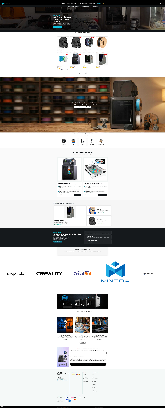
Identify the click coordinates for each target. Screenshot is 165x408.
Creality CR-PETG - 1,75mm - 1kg (88, 49)
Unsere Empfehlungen (95, 393)
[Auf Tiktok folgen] (84, 397)
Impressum (84, 374)
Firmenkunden (99, 3)
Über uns (93, 375)
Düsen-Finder (93, 384)
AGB (83, 375)
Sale (103, 3)
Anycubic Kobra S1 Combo (74, 65)
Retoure (93, 377)
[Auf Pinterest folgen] (82, 397)
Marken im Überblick (94, 391)
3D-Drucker (63, 3)
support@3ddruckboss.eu (60, 378)
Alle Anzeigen (82, 72)
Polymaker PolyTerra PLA (99, 49)
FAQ (92, 388)
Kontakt (93, 374)
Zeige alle (82, 342)
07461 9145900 (59, 377)
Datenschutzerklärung (86, 378)
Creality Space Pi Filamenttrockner (101, 65)
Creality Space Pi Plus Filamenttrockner (88, 65)
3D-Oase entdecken (57, 241)
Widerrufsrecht (85, 377)
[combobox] (71, 356)
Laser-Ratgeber (94, 381)
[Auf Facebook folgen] (79, 397)
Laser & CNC (76, 3)
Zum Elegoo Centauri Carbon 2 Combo (82, 106)
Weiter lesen (65, 339)
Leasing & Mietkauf (59, 401)
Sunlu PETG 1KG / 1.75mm (74, 49)
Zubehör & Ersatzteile (83, 3)
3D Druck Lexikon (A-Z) (95, 378)
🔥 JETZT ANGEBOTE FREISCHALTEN (88, 364)
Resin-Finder (93, 387)
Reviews (93, 390)
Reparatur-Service (92, 3)
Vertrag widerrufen (85, 381)
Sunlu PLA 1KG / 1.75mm (60, 49)
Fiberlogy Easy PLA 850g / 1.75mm (62, 65)
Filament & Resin (69, 3)
